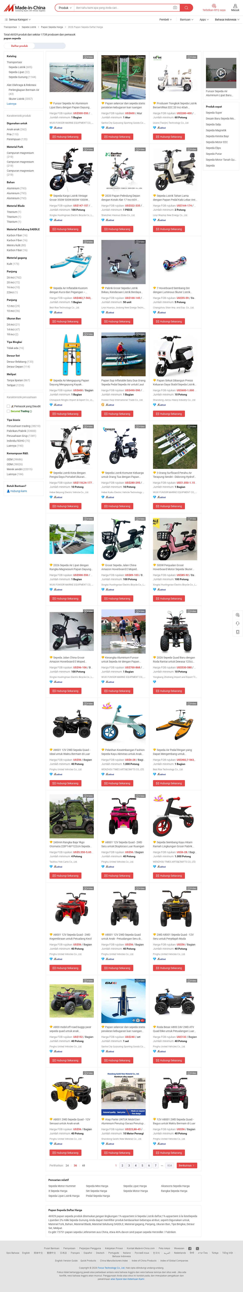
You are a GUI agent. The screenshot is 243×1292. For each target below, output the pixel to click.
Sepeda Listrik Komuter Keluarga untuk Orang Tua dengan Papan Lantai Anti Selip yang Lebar (122, 475)
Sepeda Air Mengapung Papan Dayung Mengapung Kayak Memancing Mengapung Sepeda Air (70, 382)
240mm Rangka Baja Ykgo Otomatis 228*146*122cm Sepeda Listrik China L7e (70, 844)
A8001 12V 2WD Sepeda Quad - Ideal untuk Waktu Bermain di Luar (70, 752)
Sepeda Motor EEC (217, 142)
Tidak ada (15, 348)
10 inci (13, 311)
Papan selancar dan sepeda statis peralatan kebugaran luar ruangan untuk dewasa (123, 1029)
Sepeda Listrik (20, 67)
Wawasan (179, 1248)
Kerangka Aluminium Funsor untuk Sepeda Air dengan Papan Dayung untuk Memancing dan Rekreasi (120, 659)
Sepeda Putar (214, 154)
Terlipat (15, 385)
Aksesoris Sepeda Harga (175, 1186)
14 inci (13, 329)
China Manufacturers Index (114, 1260)
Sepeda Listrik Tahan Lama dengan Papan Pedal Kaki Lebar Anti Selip (174, 198)
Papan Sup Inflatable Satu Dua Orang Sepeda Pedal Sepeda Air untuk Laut (123, 382)
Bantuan (185, 19)
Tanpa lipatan (18, 380)
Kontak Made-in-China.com (141, 1248)
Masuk (235, 10)
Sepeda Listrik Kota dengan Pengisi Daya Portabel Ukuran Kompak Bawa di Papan (68, 475)
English (26, 1252)
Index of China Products (144, 1260)
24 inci (13, 324)
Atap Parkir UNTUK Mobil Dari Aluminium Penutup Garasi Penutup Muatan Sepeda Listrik (122, 1121)
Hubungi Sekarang (67, 136)
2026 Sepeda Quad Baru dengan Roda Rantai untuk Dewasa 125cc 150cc (174, 659)
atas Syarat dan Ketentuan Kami (128, 1278)
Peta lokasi (164, 1248)
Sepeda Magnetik (216, 130)
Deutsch (100, 1252)
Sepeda (210, 165)
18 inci (12, 334)
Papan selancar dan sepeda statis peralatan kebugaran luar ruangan (123, 105)
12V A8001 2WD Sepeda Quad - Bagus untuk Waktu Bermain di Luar (174, 1121)
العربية (167, 1252)
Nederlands (180, 1252)
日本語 (63, 1252)
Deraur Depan (18, 366)
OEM (15, 459)
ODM (15, 464)
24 (67, 1165)
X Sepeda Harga (57, 1191)
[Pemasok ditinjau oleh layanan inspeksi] (24, 406)
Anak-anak (17, 129)
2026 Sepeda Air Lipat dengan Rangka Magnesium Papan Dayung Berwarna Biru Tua (70, 567)
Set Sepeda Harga (96, 1191)
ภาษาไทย (203, 1252)
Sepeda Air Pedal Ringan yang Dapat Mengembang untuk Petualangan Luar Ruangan (172, 752)
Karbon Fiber (17, 235)
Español (88, 1252)
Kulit (13, 264)
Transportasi (14, 62)
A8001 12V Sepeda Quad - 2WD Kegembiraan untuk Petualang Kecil (71, 936)
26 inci (14, 277)
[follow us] (197, 1248)
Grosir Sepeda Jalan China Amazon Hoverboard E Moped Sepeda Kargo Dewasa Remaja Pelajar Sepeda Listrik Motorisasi (120, 567)
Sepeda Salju (213, 124)
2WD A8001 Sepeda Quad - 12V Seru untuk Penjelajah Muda (173, 936)
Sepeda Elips (213, 148)
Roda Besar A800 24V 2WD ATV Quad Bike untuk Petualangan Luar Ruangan (173, 1029)
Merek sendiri (19, 469)
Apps (203, 19)
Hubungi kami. (19, 491)
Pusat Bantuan (51, 1248)
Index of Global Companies (174, 1260)
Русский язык (142, 1252)
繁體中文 (51, 1252)
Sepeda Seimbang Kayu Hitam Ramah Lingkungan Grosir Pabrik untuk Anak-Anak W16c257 (172, 844)
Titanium (14, 212)
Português (113, 1252)
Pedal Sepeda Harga (98, 1196)
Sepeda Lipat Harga (135, 1186)
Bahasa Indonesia (121, 1256)
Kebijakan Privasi (114, 1248)
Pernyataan (69, 1248)
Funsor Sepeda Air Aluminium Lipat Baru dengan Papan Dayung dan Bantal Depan (69, 105)
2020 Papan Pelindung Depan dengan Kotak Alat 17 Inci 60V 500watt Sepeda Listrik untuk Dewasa (120, 198)
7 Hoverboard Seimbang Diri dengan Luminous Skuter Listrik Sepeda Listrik (171, 290)
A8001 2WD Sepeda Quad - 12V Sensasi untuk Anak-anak (70, 1121)
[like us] (190, 1248)
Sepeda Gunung (22, 77)
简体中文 (38, 1252)
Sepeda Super (214, 112)
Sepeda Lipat (19, 72)
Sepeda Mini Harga (97, 1186)
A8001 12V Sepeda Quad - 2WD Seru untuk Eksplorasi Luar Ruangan (122, 844)
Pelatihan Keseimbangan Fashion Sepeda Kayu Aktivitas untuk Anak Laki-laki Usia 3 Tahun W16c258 (123, 752)
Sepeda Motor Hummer (62, 1186)
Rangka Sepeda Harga (174, 1191)
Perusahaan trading (23, 426)
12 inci (13, 306)
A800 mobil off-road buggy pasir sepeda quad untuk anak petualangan (70, 1029)
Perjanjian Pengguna (90, 1248)
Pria (13, 134)
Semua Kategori (18, 19)
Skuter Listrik (21, 99)
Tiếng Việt (227, 1252)
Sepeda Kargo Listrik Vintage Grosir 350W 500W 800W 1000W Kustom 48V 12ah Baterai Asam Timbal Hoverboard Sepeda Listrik (69, 198)
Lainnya (11, 103)
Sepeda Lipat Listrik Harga (64, 1196)
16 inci (13, 287)
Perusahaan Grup (21, 436)
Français (75, 1252)
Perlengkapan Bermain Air (24, 92)
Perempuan (17, 139)
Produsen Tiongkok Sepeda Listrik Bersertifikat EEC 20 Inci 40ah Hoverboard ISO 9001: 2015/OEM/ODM (175, 105)
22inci (12, 292)
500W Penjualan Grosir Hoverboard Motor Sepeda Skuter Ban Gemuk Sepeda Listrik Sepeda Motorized (173, 567)
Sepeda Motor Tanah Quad (221, 159)
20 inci (13, 282)
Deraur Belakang (20, 361)
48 (83, 1165)
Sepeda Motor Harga (135, 1191)
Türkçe (215, 1252)
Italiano (127, 1252)
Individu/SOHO (18, 440)
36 (75, 1165)
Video (90, 56)
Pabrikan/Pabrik (21, 431)
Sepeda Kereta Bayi (217, 136)
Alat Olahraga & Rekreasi (21, 85)
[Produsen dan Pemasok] (24, 8)
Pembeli (164, 19)
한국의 (156, 1252)
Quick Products (88, 1260)
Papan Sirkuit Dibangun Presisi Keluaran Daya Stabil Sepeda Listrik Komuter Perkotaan (174, 382)
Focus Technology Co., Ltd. (111, 1267)
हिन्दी (192, 1252)
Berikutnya (185, 1165)
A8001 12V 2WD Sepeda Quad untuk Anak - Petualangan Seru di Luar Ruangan (121, 937)
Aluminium (16, 188)
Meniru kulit (16, 245)
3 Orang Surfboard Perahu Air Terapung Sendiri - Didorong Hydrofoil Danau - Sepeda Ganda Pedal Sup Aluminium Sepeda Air (175, 475)
